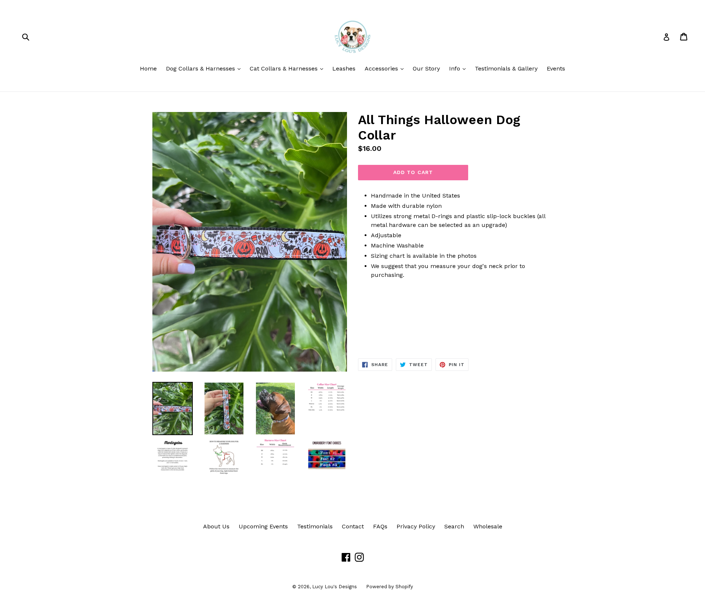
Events (556, 68)
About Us (216, 526)
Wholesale (487, 526)
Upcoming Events (263, 526)
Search (454, 526)
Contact (353, 526)
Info (459, 68)
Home (148, 68)
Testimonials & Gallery (506, 68)
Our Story (426, 68)
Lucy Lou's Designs (334, 586)
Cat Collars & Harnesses (288, 68)
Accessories (386, 68)
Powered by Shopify (389, 586)
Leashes (343, 68)
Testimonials (315, 526)
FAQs (380, 526)
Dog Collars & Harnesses (205, 68)
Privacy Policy (416, 526)
